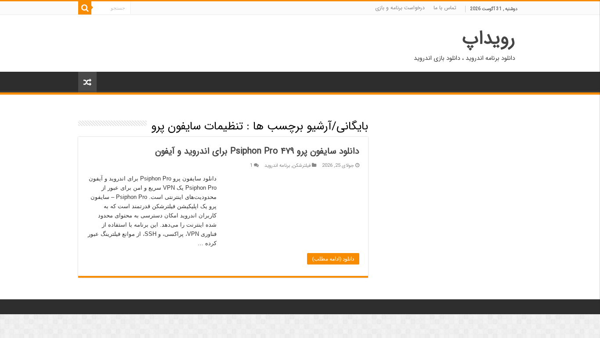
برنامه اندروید (277, 165)
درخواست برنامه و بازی (400, 8)
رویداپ (488, 38)
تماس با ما (445, 8)
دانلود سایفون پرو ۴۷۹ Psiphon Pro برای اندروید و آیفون (257, 151)
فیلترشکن (302, 165)
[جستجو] (84, 8)
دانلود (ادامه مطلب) (333, 259)
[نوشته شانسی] (87, 82)
